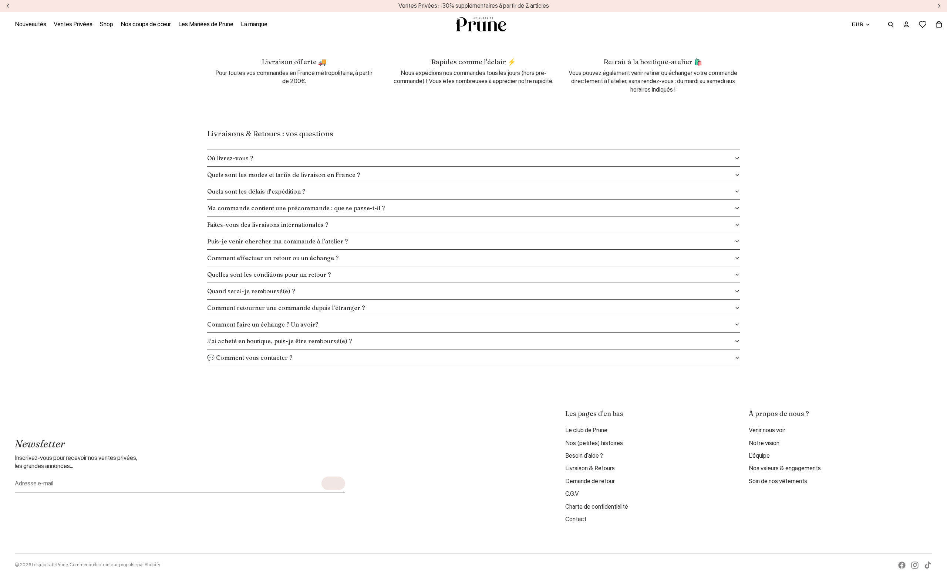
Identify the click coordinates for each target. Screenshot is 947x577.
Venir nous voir (767, 430)
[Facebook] (901, 565)
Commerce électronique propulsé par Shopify (115, 565)
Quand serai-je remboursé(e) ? (251, 291)
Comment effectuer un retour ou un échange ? (272, 258)
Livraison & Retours (590, 468)
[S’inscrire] (333, 483)
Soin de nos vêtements (778, 481)
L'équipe (759, 456)
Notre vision (764, 443)
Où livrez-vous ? (230, 158)
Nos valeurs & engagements (785, 468)
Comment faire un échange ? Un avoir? (262, 324)
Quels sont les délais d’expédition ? (256, 191)
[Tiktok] (927, 565)
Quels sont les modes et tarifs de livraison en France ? (283, 174)
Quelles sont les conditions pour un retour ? (269, 274)
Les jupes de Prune (50, 565)
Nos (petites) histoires (594, 443)
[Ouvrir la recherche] (891, 24)
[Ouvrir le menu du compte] (906, 24)
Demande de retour (590, 481)
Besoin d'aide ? (584, 456)
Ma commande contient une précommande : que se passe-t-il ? (296, 208)
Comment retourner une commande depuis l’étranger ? (286, 307)
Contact (575, 519)
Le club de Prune (586, 430)
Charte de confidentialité (596, 507)
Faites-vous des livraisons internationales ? (267, 224)
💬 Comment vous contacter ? (249, 357)
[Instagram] (914, 565)
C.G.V (572, 494)
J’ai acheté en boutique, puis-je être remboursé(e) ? (279, 341)
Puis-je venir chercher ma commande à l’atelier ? (277, 241)
